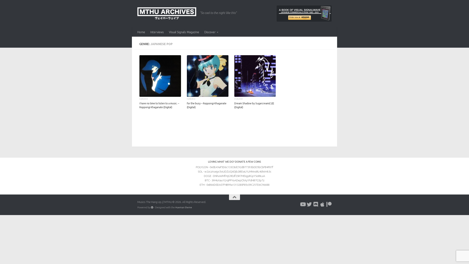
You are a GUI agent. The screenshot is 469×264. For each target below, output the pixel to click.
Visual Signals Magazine (184, 32)
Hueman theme (183, 207)
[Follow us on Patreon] (329, 204)
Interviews (157, 32)
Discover (210, 32)
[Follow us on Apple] (322, 204)
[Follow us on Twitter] (309, 204)
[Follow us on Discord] (315, 204)
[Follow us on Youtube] (302, 204)
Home (141, 32)
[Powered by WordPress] (152, 207)
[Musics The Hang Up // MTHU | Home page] (166, 13)
